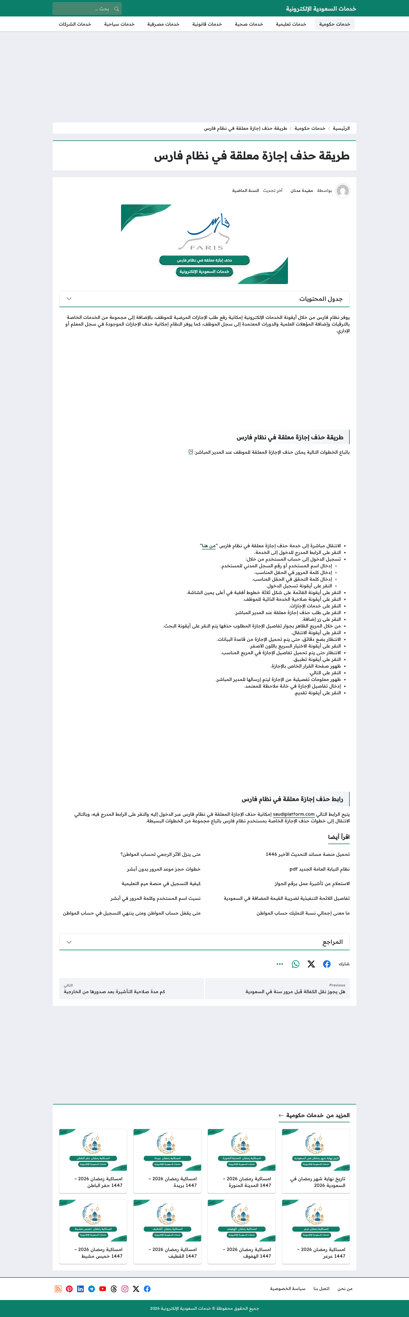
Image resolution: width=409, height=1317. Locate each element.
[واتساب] (295, 964)
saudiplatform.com (294, 814)
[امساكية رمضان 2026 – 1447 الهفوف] (241, 1232)
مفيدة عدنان (301, 190)
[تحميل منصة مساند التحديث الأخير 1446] (279, 854)
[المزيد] (280, 964)
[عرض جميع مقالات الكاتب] (343, 191)
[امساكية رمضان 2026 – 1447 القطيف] (167, 1232)
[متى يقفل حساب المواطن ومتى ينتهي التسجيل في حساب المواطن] (130, 913)
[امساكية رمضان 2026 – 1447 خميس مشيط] (93, 1232)
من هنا (209, 545)
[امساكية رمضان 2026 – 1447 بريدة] (167, 1161)
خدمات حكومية (310, 128)
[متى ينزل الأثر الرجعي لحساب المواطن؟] (130, 854)
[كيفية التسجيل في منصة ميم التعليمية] (130, 883)
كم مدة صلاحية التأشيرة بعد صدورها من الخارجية (114, 991)
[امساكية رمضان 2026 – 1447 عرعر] (316, 1232)
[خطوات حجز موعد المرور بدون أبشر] (130, 869)
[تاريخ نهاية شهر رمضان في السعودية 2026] (316, 1161)
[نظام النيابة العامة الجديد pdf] (279, 869)
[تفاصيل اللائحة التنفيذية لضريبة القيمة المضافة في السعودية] (279, 898)
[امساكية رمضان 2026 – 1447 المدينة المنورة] (241, 1161)
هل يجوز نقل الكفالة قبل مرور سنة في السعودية (295, 991)
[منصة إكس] (311, 964)
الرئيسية (341, 128)
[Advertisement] (204, 77)
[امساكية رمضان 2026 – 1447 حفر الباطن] (93, 1161)
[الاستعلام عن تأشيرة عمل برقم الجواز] (279, 883)
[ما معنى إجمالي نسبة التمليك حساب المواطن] (279, 913)
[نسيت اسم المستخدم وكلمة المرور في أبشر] (130, 898)
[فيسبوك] (326, 964)
